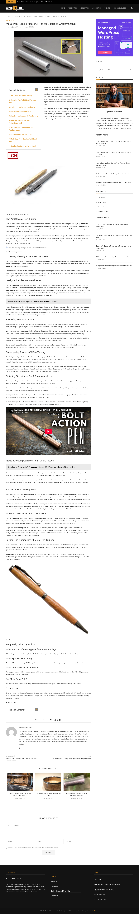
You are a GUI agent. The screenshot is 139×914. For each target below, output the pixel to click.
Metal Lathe (84, 8)
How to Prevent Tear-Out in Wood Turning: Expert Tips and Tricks (113, 164)
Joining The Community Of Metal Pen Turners (22, 147)
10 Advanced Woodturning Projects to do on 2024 (113, 257)
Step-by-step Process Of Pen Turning (24, 116)
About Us (54, 882)
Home (63, 8)
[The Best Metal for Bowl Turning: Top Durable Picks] (48, 782)
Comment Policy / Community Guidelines (107, 884)
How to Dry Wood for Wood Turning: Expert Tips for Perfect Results (113, 142)
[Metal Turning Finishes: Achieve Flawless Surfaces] (77, 782)
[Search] (132, 8)
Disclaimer (54, 896)
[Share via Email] (59, 720)
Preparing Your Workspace (20, 111)
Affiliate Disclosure (99, 895)
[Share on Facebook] (53, 720)
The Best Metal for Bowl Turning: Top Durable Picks (113, 182)
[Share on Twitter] (55, 720)
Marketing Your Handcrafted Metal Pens (23, 140)
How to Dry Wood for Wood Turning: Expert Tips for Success (113, 153)
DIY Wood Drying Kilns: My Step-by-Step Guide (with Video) (114, 236)
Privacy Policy (98, 879)
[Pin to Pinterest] (57, 720)
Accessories (96, 8)
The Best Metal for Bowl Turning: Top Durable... (35, 2)
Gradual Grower (94, 911)
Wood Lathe (72, 8)
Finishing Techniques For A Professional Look (20, 121)
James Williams (16, 27)
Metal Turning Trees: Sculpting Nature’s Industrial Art (114, 174)
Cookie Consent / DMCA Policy (61, 891)
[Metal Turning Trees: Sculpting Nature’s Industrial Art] (20, 782)
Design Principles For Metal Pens (22, 107)
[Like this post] (50, 720)
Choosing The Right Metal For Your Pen (22, 101)
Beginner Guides (120, 8)
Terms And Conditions (101, 900)
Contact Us (54, 886)
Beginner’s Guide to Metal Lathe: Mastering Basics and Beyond (113, 247)
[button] (17, 1)
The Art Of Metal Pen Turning (21, 95)
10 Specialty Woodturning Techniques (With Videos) (114, 265)
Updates (107, 8)
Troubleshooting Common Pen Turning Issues (21, 128)
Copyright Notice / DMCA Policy (104, 890)
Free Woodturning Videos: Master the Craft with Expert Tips (112, 225)
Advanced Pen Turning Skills (21, 134)
